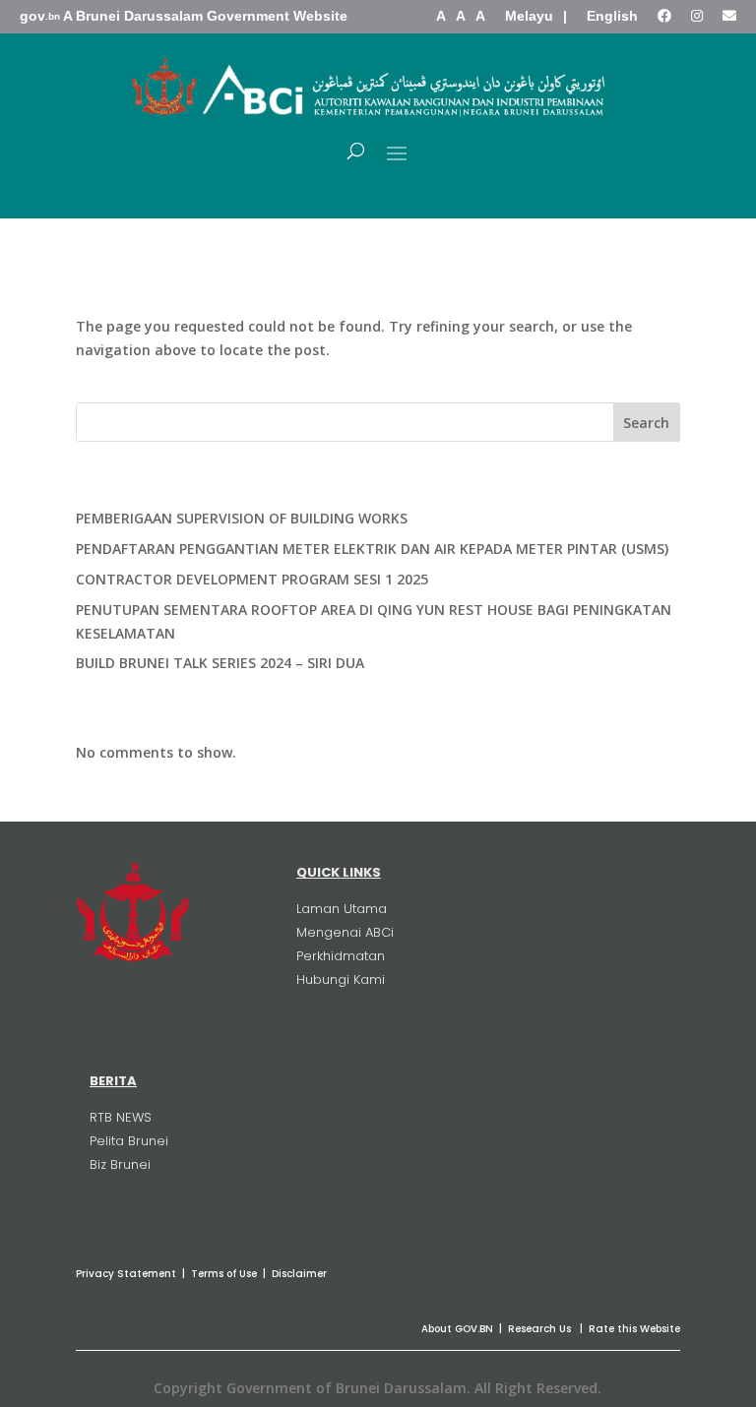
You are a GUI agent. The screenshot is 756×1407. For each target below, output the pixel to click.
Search (646, 422)
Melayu (529, 16)
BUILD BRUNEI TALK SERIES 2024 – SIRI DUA (220, 662)
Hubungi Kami (340, 979)
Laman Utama (341, 908)
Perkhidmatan (340, 956)
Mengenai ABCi (345, 932)
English (612, 16)
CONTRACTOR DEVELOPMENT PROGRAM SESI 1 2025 (252, 579)
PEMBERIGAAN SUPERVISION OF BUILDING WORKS (242, 518)
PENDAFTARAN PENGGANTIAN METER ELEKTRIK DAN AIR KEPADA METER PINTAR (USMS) (372, 548)
